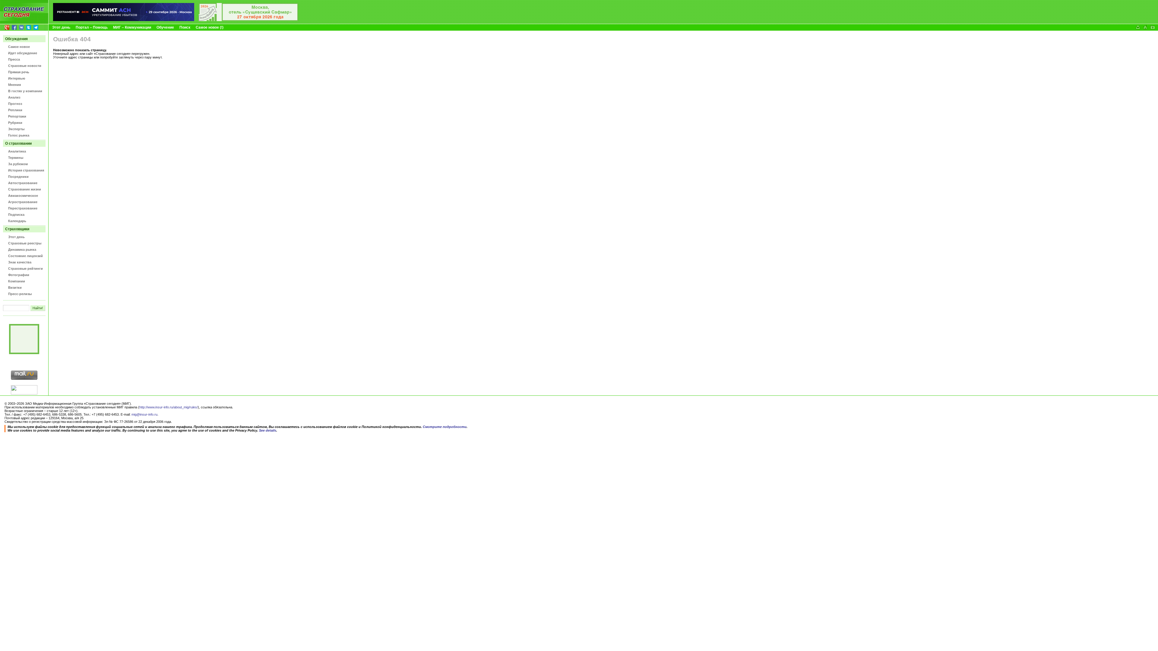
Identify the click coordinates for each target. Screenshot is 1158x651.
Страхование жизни (24, 189)
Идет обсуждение (22, 53)
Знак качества (19, 262)
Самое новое (19, 47)
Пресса (14, 59)
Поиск (184, 27)
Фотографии (18, 275)
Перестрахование (22, 208)
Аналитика (17, 151)
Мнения (14, 84)
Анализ (14, 97)
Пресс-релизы (20, 294)
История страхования (26, 170)
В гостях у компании (25, 91)
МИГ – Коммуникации (132, 27)
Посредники (18, 176)
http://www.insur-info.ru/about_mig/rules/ (168, 407)
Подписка (16, 214)
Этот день (61, 27)
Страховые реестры (24, 243)
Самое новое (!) (209, 27)
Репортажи (17, 116)
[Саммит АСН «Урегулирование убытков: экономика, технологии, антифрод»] (123, 20)
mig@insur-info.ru (144, 414)
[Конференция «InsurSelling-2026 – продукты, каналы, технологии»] (248, 20)
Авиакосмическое (23, 195)
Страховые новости (24, 66)
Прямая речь (18, 72)
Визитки (15, 287)
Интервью (16, 78)
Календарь (17, 221)
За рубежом (18, 164)
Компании (16, 281)
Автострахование (22, 183)
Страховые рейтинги (25, 268)
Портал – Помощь (92, 27)
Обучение (165, 27)
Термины (15, 157)
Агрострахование (22, 202)
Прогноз (15, 103)
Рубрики (15, 122)
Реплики (15, 110)
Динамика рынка (22, 249)
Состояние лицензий (25, 256)
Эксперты (16, 129)
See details (267, 430)
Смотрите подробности (445, 427)
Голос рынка (18, 135)
